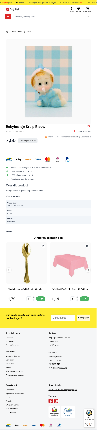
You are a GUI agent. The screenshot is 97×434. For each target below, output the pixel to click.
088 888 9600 (53, 353)
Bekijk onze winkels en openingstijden (62, 390)
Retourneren (10, 364)
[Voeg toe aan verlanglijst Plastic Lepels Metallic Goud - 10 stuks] (42, 246)
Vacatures (9, 341)
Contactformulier (11, 345)
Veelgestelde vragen (13, 356)
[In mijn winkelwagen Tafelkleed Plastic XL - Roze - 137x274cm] (83, 298)
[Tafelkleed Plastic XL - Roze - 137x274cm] (69, 263)
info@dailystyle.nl (54, 357)
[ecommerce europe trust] (67, 412)
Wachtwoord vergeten (13, 371)
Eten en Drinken (11, 409)
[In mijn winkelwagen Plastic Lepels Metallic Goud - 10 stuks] (40, 298)
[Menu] (91, 410)
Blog (7, 379)
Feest (7, 397)
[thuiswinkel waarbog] (54, 412)
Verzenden (9, 360)
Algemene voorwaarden (14, 375)
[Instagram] (55, 401)
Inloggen (8, 367)
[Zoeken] (89, 16)
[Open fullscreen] (48, 81)
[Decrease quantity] (33, 300)
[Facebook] (50, 401)
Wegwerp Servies (12, 405)
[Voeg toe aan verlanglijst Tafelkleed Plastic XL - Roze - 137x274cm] (86, 246)
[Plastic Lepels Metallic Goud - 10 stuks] (25, 263)
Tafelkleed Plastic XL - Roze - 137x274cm (69, 289)
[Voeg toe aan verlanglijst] (89, 126)
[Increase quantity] (33, 297)
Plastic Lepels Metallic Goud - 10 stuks (24, 289)
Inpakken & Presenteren (14, 393)
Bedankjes (9, 390)
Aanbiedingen (10, 412)
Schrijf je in (82, 317)
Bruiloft (8, 401)
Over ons (8, 338)
